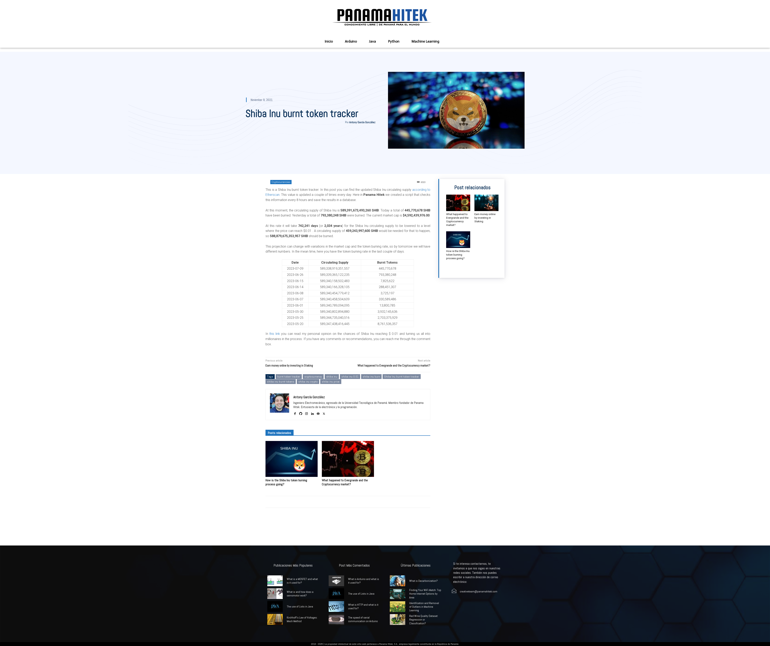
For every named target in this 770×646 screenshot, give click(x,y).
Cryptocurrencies (281, 182)
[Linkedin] (312, 412)
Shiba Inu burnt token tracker (401, 376)
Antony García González (362, 122)
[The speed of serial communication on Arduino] (336, 619)
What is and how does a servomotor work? (300, 593)
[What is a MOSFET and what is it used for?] (275, 580)
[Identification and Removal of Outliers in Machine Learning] (397, 606)
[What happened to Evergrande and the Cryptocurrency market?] (348, 459)
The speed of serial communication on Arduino (363, 619)
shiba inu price (331, 381)
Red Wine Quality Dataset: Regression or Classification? (423, 619)
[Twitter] (323, 412)
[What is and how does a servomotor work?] (275, 593)
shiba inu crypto (308, 381)
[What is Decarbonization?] (397, 580)
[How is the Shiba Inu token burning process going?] (291, 459)
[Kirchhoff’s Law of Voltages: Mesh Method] (275, 619)
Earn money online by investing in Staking (289, 365)
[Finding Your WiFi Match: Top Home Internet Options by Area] (397, 593)
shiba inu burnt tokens (280, 381)
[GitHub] (300, 412)
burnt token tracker (288, 376)
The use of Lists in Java (300, 606)
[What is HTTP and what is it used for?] (336, 606)
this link (274, 334)
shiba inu (331, 376)
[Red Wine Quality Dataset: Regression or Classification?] (397, 619)
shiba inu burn (371, 376)
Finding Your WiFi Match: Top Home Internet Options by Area (425, 593)
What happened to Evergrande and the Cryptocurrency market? (394, 365)
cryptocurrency (313, 376)
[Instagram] (306, 412)
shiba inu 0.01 (350, 376)
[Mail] (318, 412)
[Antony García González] (279, 404)
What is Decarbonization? (423, 581)
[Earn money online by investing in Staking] (486, 203)
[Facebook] (294, 412)
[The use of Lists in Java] (275, 606)
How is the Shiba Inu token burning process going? (286, 482)
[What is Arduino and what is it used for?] (336, 580)
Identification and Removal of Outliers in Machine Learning (424, 606)
